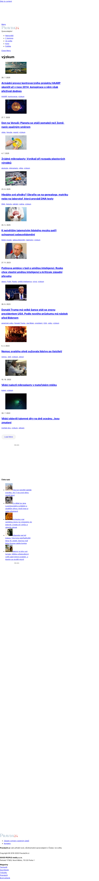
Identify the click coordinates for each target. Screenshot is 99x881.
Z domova (9, 38)
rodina (21, 204)
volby (50, 323)
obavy (3, 281)
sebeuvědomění (19, 240)
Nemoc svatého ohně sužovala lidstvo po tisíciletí (31, 351)
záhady (21, 428)
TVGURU (3, 873)
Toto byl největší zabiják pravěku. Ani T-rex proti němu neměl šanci (18, 492)
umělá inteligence (25, 281)
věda (3, 132)
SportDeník (4, 870)
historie (9, 204)
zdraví (21, 357)
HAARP (4, 96)
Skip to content (6, 1)
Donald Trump (19, 323)
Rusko (14, 281)
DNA (3, 204)
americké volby (7, 323)
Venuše (9, 132)
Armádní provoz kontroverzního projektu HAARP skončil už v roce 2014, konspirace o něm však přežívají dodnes (31, 87)
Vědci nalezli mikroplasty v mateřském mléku (29, 384)
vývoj (35, 281)
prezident (38, 323)
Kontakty (7, 843)
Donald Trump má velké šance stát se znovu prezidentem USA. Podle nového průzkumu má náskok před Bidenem (34, 313)
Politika (8, 46)
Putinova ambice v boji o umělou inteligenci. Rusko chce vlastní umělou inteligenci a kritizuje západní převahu (32, 272)
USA (45, 323)
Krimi (7, 44)
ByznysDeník (5, 878)
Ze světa (8, 41)
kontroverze (12, 96)
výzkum (21, 96)
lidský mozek (6, 240)
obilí (9, 357)
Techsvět (3, 867)
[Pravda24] (10, 28)
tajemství (29, 240)
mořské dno (6, 428)
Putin (9, 281)
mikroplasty (13, 168)
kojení (3, 390)
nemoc (4, 357)
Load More (8, 437)
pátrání (15, 204)
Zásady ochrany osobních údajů (16, 841)
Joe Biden (30, 323)
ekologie (4, 168)
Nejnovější (9, 36)
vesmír (15, 132)
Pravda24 (4, 875)
